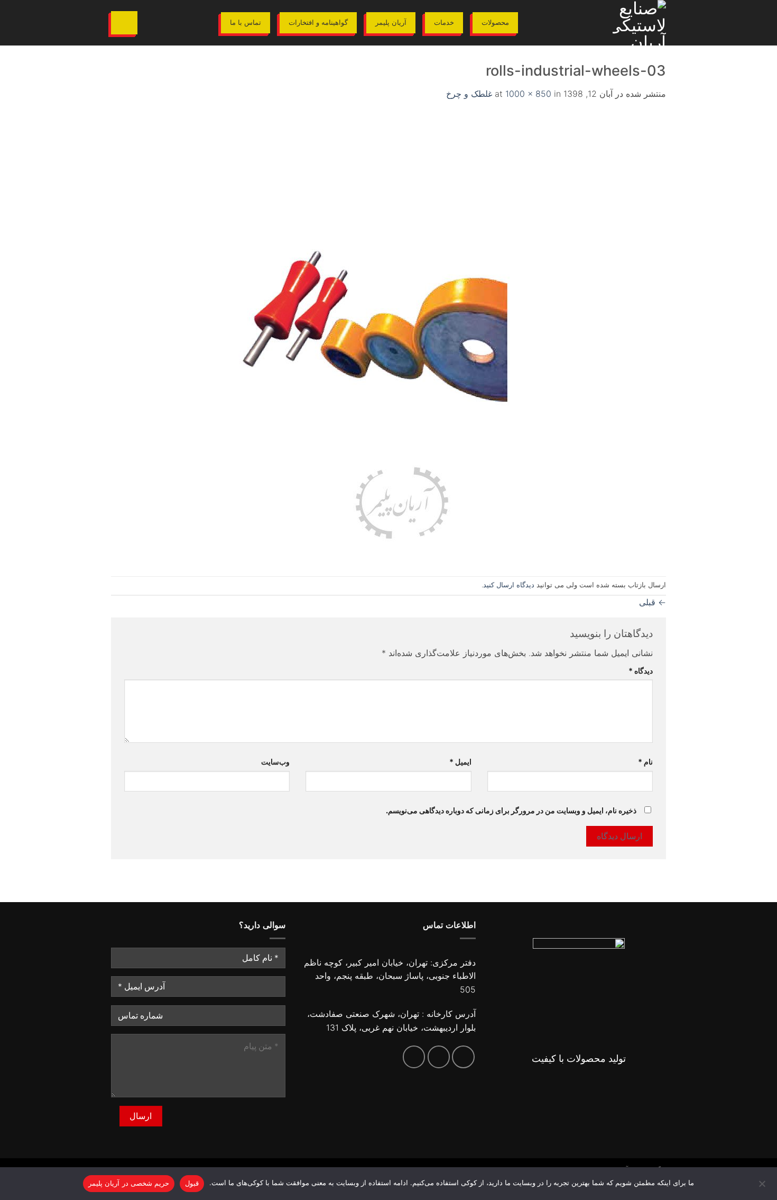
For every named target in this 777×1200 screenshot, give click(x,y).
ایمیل (460, 761)
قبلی (652, 602)
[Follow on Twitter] (439, 1057)
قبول (192, 1183)
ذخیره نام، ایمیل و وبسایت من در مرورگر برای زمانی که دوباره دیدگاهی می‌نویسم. (511, 810)
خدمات (444, 22)
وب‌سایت (275, 761)
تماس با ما (245, 22)
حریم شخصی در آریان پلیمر (128, 1183)
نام (645, 761)
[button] (124, 22)
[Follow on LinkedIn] (414, 1057)
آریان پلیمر (390, 22)
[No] (762, 1186)
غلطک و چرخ (469, 93)
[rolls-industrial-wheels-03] (401, 337)
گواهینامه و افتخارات (318, 22)
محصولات (495, 22)
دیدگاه (640, 670)
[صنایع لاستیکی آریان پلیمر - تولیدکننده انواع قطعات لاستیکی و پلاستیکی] (600, 23)
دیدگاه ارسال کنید (508, 585)
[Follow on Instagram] (463, 1057)
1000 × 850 (528, 93)
